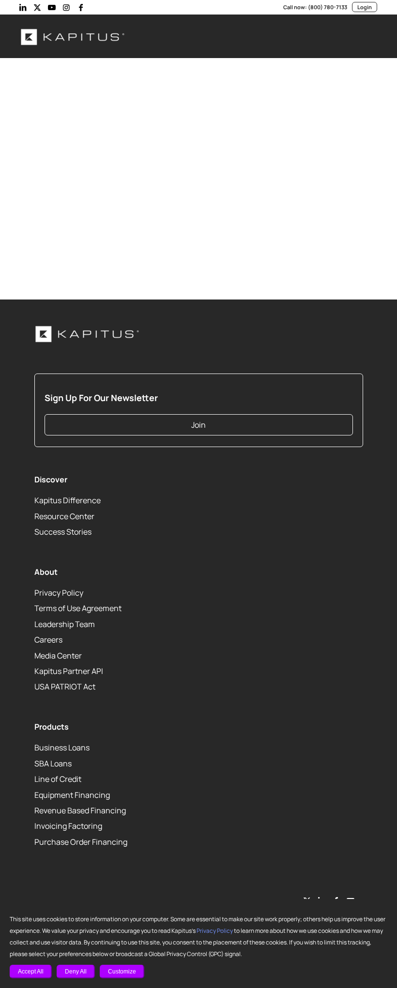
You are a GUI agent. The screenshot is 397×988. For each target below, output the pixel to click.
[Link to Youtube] (52, 7)
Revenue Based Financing (80, 810)
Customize (122, 971)
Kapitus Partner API (68, 671)
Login (364, 7)
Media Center (58, 655)
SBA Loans (53, 763)
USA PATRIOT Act (64, 686)
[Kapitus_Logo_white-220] (73, 36)
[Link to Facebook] (81, 7)
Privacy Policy (215, 931)
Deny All (76, 971)
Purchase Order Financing (80, 842)
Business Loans (62, 747)
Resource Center (64, 516)
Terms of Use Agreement (78, 608)
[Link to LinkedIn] (22, 7)
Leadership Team (64, 624)
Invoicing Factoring (68, 826)
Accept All (31, 971)
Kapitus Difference (67, 500)
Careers (48, 639)
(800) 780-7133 (327, 7)
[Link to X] (37, 7)
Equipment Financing (72, 795)
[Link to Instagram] (66, 7)
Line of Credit (57, 779)
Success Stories (63, 531)
